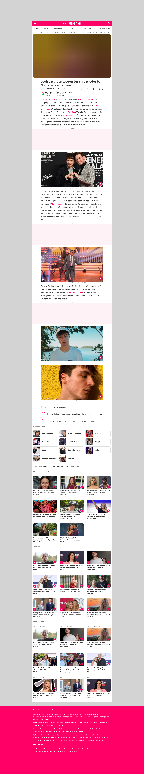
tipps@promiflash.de (71, 466)
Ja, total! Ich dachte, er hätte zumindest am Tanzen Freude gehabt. (71, 421)
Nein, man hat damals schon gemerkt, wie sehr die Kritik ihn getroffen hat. (74, 414)
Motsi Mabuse (57, 204)
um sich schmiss (76, 292)
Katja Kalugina (69, 112)
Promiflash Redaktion (61, 89)
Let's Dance (50, 99)
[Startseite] (72, 23)
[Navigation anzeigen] (35, 23)
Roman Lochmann (85, 99)
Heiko (67, 99)
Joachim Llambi (67, 115)
